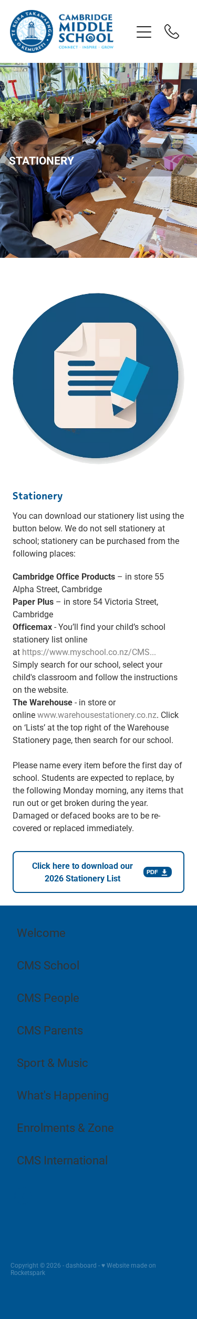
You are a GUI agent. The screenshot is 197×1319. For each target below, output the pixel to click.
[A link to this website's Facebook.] (23, 1196)
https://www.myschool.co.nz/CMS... (89, 651)
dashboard (81, 1265)
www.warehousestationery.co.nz (97, 714)
